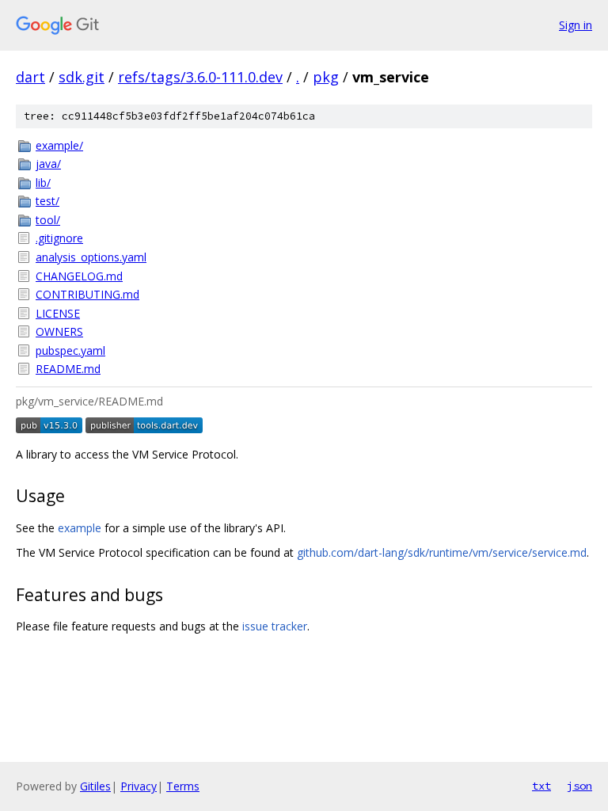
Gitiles (95, 786)
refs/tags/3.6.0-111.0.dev (200, 76)
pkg (326, 76)
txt (541, 786)
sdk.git (81, 76)
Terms (183, 786)
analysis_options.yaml (91, 257)
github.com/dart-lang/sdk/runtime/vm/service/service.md (442, 552)
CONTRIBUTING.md (87, 294)
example (79, 527)
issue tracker (274, 626)
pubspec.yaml (70, 350)
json (579, 786)
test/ (47, 200)
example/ (59, 145)
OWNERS (59, 331)
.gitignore (59, 238)
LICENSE (58, 313)
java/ (48, 163)
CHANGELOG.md (79, 276)
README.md (68, 368)
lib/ (43, 182)
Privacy (138, 786)
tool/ (48, 219)
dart (30, 76)
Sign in (575, 24)
